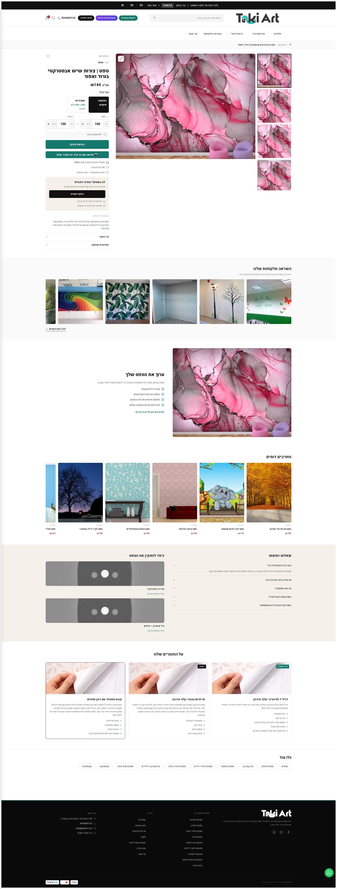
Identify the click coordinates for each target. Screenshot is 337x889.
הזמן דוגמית (77, 194)
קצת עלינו (141, 848)
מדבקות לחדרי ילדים (193, 848)
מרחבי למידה (86, 17)
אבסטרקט (282, 44)
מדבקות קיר (258, 34)
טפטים (277, 34)
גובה (69, 116)
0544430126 (68, 18)
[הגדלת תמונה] (121, 59)
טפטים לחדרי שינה (177, 766)
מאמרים (142, 819)
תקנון (143, 837)
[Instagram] (281, 832)
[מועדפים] (53, 18)
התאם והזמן (77, 144)
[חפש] (154, 18)
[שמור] (48, 56)
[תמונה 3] (274, 141)
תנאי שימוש (140, 825)
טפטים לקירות (196, 819)
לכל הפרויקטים (57, 329)
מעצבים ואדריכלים (106, 17)
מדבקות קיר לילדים (151, 766)
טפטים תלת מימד (125, 766)
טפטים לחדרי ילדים (203, 766)
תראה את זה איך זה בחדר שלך (77, 154)
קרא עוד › (104, 228)
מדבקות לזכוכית (195, 854)
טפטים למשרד (227, 766)
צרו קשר (142, 854)
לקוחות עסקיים (128, 17)
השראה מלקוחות (213, 34)
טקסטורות (87, 766)
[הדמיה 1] (274, 176)
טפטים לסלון (268, 766)
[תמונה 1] (274, 71)
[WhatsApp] (274, 832)
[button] (269, 301)
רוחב (103, 116)
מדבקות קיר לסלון (194, 842)
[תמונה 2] (274, 106)
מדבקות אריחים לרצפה (192, 859)
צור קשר (192, 34)
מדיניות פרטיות (139, 831)
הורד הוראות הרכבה (155, 593)
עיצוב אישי (236, 34)
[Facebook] (288, 832)
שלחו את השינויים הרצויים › (149, 412)
